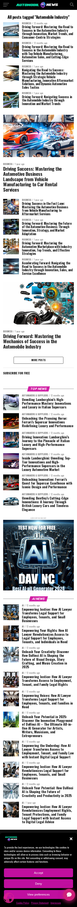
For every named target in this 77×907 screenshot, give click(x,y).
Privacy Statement (40, 902)
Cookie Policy (22, 902)
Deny (38, 883)
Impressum (56, 902)
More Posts (38, 360)
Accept (38, 872)
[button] (71, 839)
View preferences (38, 894)
